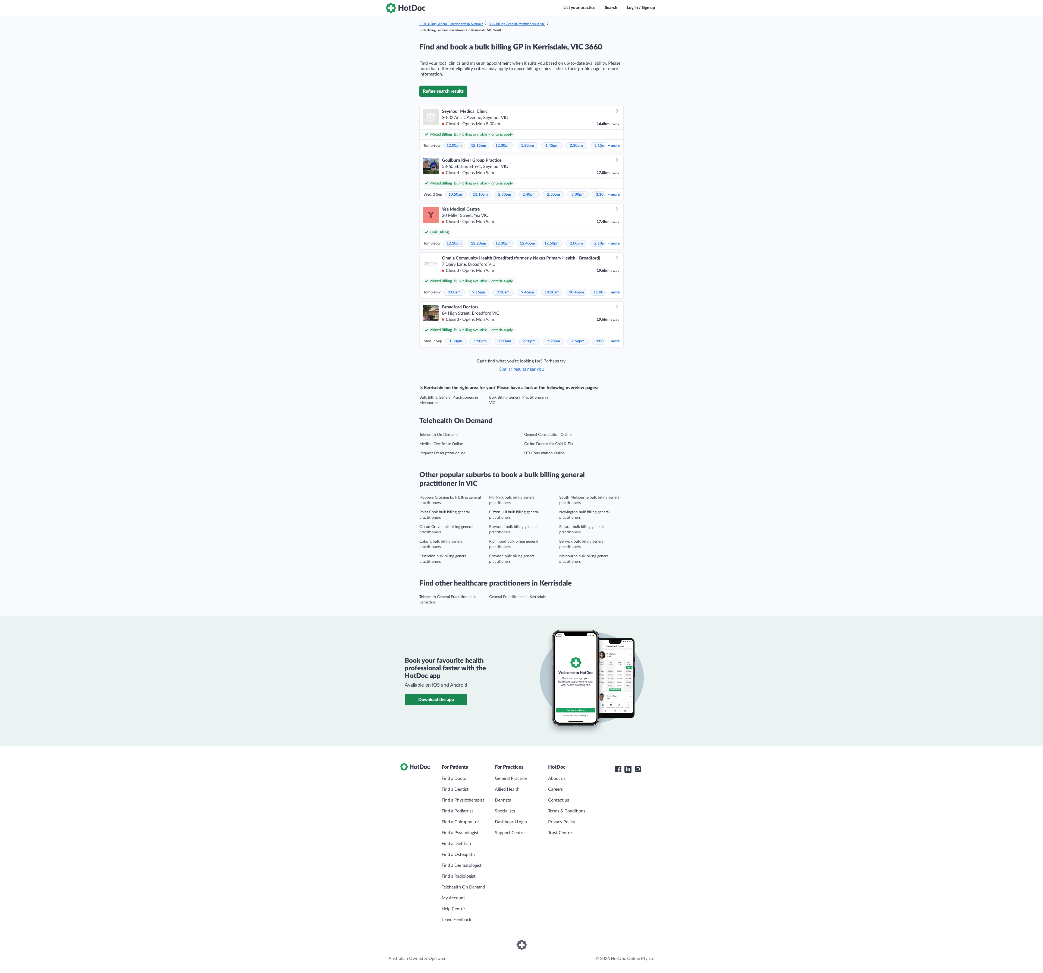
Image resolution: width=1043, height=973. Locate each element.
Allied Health (507, 789)
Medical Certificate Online (441, 444)
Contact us (558, 800)
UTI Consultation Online (544, 453)
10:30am (552, 292)
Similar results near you (521, 369)
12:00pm (454, 146)
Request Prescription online (442, 453)
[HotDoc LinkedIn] (628, 769)
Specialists (505, 811)
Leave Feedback (456, 920)
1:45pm (551, 146)
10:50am (455, 194)
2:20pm (553, 341)
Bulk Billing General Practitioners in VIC (517, 24)
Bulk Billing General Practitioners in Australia (451, 24)
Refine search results (443, 91)
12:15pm (478, 146)
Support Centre (509, 833)
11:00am (600, 292)
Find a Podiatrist (457, 811)
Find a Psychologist (460, 833)
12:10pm (454, 243)
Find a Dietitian (456, 843)
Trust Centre (560, 833)
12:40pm (527, 243)
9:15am (478, 292)
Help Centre (453, 909)
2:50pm (553, 194)
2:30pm (576, 146)
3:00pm (578, 194)
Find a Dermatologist (462, 865)
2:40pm (529, 194)
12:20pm (478, 243)
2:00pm (576, 243)
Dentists (503, 800)
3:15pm (600, 146)
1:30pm (527, 146)
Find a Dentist (455, 789)
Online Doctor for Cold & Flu (548, 444)
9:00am (454, 292)
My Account (453, 898)
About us (557, 778)
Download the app (436, 699)
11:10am (480, 194)
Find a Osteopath (458, 854)
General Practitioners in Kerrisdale (517, 597)
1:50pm (480, 341)
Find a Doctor (455, 778)
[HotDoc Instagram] (638, 769)
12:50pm (552, 243)
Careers (555, 789)
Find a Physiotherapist (463, 800)
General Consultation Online (547, 435)
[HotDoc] (405, 8)
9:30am (503, 292)
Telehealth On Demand (438, 435)
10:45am (576, 292)
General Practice (511, 778)
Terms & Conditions (566, 811)
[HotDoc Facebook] (618, 769)
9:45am (527, 292)
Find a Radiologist (459, 876)
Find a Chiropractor (460, 822)
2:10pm (600, 243)
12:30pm (503, 146)
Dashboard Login (511, 822)
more (614, 146)
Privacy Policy (561, 822)
